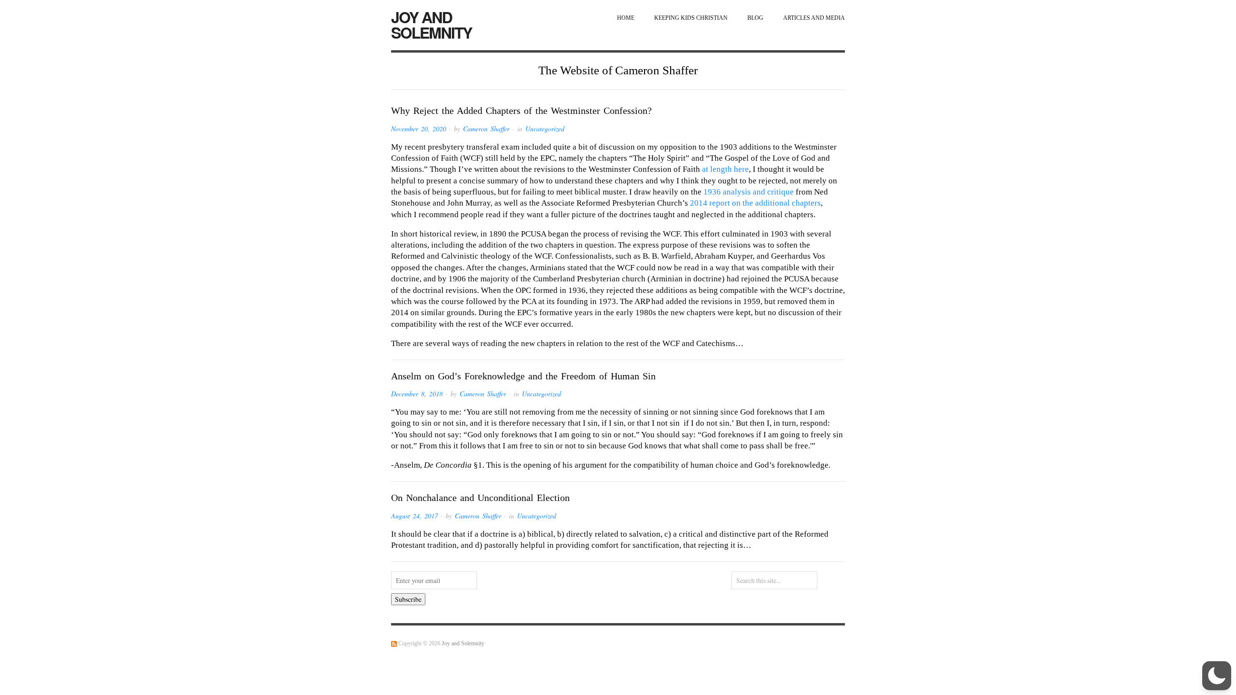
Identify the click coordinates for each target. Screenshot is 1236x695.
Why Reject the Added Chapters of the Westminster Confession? (521, 110)
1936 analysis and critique (748, 191)
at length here (725, 169)
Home (625, 18)
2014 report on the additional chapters (755, 203)
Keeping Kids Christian (691, 18)
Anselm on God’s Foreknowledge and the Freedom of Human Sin (523, 376)
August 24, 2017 (414, 515)
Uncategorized (544, 128)
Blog (755, 18)
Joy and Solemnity (431, 24)
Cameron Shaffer (486, 128)
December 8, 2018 (417, 393)
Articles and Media (814, 18)
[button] (1216, 675)
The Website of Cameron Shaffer (618, 70)
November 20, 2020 (418, 128)
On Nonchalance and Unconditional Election (480, 497)
